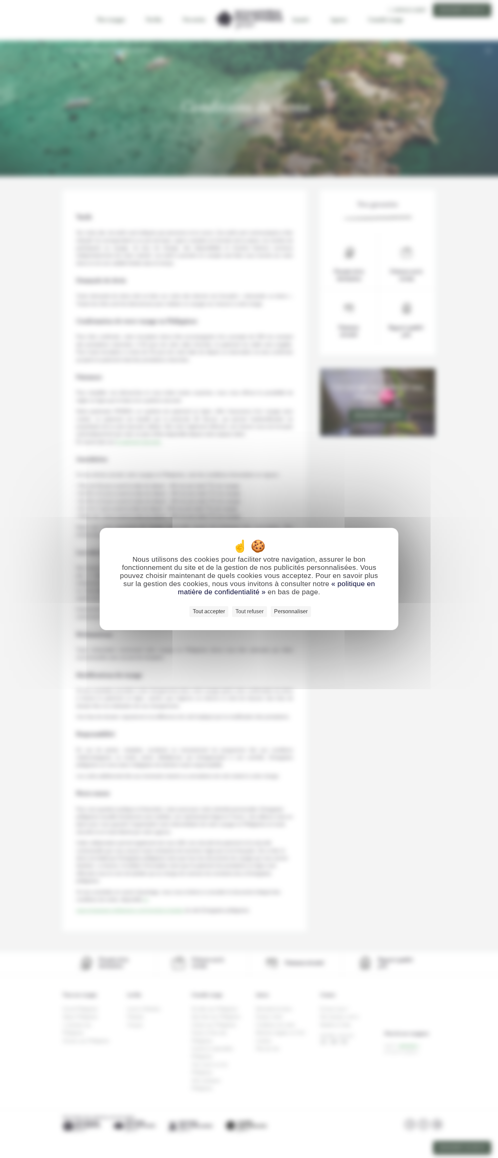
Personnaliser (291, 611)
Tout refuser (249, 611)
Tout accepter (209, 611)
